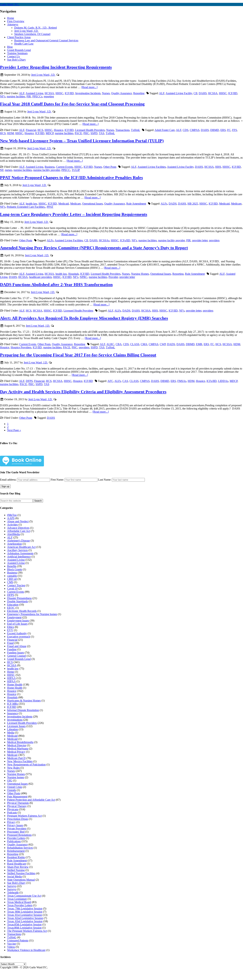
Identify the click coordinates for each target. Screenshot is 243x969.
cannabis (12, 575)
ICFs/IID (125, 240)
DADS (173, 203)
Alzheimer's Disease (18, 540)
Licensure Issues (16, 726)
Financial (31, 130)
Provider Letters (16, 838)
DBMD (214, 130)
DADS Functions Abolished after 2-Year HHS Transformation (56, 284)
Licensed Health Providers (90, 130)
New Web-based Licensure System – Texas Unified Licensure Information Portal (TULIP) (82, 140)
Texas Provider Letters (19, 905)
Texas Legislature (17, 898)
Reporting (138, 93)
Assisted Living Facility (179, 93)
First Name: (57, 479)
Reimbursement (16, 850)
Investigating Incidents (88, 93)
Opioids (11, 790)
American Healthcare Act (21, 546)
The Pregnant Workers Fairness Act (27, 930)
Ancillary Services (17, 550)
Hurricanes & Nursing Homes (24, 700)
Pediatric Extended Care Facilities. (26, 206)
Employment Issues (18, 620)
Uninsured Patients (17, 940)
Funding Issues (15, 652)
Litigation (12, 729)
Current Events (64, 166)
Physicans (12, 809)
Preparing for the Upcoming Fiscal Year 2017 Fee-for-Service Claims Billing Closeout (78, 355)
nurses (8, 170)
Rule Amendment (136, 203)
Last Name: (104, 479)
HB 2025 (192, 203)
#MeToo (12, 514)
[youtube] (47, 453)
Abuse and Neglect (18, 521)
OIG (9, 780)
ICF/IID (69, 93)
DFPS (29, 380)
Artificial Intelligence (19, 556)
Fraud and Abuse (16, 646)
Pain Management (17, 796)
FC (229, 130)
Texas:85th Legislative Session (24, 924)
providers (214, 240)
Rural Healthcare (16, 863)
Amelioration (14, 543)
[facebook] (12, 453)
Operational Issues (92, 203)
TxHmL (135, 130)
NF (2, 170)
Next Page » (14, 430)
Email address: (8, 479)
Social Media (14, 876)
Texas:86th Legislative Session (24, 927)
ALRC (110, 344)
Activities (12, 524)
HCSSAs (104, 240)
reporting (49, 96)
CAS (125, 380)
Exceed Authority (17, 633)
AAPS (11, 518)
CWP (163, 344)
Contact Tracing (16, 585)
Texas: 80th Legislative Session (24, 911)
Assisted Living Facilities (152, 166)
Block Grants (14, 569)
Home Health (14, 684)
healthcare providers (40, 277)
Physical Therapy (17, 806)
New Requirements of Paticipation (26, 764)
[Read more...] (89, 87)
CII (195, 93)
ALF (21, 93)
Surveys (11, 886)
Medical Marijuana (17, 748)
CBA (119, 344)
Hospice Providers (21, 347)
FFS (234, 130)
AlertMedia (13, 534)
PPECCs (37, 96)
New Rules (13, 767)
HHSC (59, 93)
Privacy (11, 822)
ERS (223, 130)
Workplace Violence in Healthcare (26, 950)
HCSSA (49, 93)
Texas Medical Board (19, 902)
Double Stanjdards (17, 601)
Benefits (11, 566)
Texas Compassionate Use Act (24, 895)
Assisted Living (34, 93)
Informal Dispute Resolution (23, 710)
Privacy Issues (15, 825)
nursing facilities (16, 96)
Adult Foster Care (165, 130)
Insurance (12, 713)
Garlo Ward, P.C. (9, 4)
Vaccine (11, 943)
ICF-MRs (12, 703)
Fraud (10, 642)
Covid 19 (12, 588)
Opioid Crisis (14, 786)
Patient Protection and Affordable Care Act (31, 799)
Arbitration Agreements (20, 553)
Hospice (58, 130)
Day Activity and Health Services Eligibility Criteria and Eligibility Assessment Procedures (83, 391)
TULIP (76, 170)
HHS (218, 166)
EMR (199, 344)
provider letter (200, 240)
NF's (2, 96)
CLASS (134, 344)
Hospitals (73, 273)
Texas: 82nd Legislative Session (25, 918)
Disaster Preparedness (19, 598)
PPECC (65, 170)
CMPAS (194, 130)
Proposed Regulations (19, 834)
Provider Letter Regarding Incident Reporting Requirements (56, 67)
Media (10, 732)
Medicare (75, 203)
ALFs (164, 203)
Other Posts (109, 166)
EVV (10, 630)
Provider (113, 277)
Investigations (15, 719)
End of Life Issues (17, 623)
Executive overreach (18, 636)
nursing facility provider (46, 170)
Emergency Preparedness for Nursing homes (32, 614)
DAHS (203, 93)
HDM (10, 133)
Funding (12, 649)
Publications (14, 841)
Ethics (10, 626)
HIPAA (11, 678)
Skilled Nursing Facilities (21, 873)
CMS (10, 582)
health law (31, 203)
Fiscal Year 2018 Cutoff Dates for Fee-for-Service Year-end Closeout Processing (72, 104)
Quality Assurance (121, 93)
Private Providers (16, 828)
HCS (40, 130)
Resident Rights (16, 857)
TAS (101, 133)
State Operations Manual (21, 879)
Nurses (106, 93)
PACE (78, 133)
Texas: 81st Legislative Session (24, 914)
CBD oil (12, 578)
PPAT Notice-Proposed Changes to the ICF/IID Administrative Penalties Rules (71, 177)
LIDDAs (223, 380)
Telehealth (13, 892)
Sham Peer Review (18, 866)
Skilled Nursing (16, 870)
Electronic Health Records (22, 610)
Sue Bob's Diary (16, 882)
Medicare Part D (16, 758)
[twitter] (24, 453)
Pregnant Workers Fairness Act (24, 815)
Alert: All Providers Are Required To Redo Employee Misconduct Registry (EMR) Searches (84, 318)
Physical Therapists (18, 802)
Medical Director (16, 745)
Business (50, 166)
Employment (14, 617)
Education (13, 604)
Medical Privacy (16, 751)
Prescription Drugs (17, 818)
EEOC (11, 607)
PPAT (50, 206)
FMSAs (181, 380)
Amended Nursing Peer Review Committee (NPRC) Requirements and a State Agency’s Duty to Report (94, 247)
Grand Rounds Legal (19, 658)
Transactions (122, 130)
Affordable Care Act (18, 530)
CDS (185, 130)
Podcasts (12, 812)
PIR (29, 96)
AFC (110, 380)
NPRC (83, 277)
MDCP (50, 133)
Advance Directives (18, 527)
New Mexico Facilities (20, 761)
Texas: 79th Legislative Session (24, 908)
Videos (11, 946)
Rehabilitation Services (20, 847)
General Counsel (16, 655)
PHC (86, 133)
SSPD (94, 133)
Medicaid (63, 203)
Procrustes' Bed (16, 831)
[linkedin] (36, 453)
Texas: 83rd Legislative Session (25, 921)
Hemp (10, 671)
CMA (144, 344)
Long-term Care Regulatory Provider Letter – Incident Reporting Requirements (73, 214)
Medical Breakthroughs (20, 742)
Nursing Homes (140, 273)
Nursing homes (15, 777)
